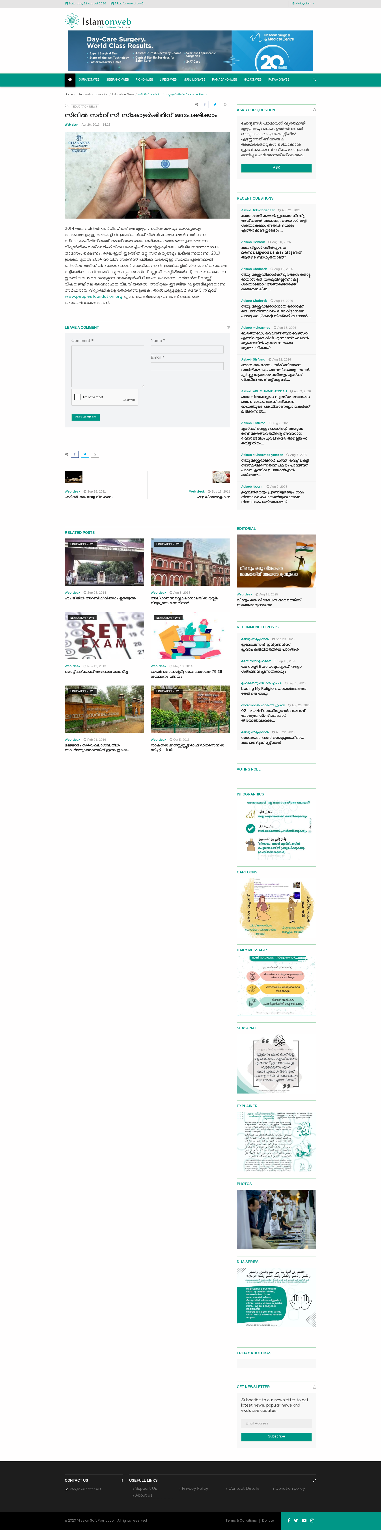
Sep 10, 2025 (286, 661)
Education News (123, 94)
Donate (268, 1521)
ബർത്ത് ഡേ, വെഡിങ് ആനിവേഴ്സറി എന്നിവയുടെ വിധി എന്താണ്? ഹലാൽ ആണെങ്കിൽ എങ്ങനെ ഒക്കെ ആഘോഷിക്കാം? (275, 341)
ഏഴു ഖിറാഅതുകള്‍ (213, 497)
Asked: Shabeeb (254, 270)
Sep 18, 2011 (221, 491)
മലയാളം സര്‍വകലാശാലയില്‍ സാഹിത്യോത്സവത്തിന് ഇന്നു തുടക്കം (97, 748)
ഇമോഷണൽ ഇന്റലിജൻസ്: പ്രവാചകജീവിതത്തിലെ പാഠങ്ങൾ (270, 647)
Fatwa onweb (278, 79)
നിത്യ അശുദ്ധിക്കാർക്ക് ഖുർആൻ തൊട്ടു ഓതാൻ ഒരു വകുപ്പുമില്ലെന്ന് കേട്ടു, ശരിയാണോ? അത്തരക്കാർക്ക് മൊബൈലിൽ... (276, 282)
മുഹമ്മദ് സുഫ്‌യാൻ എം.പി (261, 684)
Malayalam (303, 4)
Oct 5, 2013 (181, 739)
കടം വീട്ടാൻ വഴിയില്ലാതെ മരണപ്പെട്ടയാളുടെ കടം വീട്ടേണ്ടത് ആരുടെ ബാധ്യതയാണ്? (271, 253)
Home (69, 94)
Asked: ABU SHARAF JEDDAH (264, 392)
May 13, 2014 (182, 666)
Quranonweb (89, 79)
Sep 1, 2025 (297, 683)
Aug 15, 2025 (268, 594)
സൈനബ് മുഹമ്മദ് (255, 662)
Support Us (146, 1489)
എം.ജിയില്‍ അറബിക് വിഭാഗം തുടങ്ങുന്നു (100, 599)
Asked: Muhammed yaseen (262, 455)
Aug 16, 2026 (283, 269)
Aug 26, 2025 (301, 705)
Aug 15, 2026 (286, 327)
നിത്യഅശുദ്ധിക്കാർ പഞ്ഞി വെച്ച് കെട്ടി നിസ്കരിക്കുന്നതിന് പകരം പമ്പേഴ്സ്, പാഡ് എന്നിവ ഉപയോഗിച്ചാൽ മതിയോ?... (275, 468)
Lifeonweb (168, 79)
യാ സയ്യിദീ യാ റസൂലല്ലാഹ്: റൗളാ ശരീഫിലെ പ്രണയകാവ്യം (271, 669)
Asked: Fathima (253, 424)
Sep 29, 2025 (285, 639)
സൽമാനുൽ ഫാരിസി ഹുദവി (263, 706)
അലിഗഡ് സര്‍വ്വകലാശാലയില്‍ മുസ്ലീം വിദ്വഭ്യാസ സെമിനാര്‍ (185, 601)
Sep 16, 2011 (96, 491)
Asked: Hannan (253, 243)
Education (101, 94)
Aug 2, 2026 (278, 486)
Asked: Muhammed (255, 328)
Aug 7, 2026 (281, 423)
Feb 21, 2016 (96, 739)
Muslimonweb (194, 79)
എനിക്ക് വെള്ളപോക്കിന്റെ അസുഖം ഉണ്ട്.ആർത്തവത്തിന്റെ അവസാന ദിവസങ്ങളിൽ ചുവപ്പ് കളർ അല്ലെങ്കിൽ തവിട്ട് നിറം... (274, 436)
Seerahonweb (117, 79)
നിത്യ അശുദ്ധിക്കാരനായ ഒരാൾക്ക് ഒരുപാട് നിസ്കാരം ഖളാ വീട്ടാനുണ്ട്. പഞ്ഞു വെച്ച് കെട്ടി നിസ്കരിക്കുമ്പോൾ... (276, 312)
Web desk (71, 124)
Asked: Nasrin (252, 487)
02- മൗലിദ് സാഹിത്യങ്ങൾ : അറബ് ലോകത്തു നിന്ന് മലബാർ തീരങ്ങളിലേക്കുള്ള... (273, 716)
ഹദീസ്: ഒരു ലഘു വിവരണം (89, 497)
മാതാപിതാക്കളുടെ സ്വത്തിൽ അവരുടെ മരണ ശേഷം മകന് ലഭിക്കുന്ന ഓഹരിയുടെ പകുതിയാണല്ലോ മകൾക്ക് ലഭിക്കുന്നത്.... (275, 404)
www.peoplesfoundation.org (93, 297)
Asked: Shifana (253, 360)
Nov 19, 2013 (96, 666)
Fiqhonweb (144, 79)
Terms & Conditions (241, 1521)
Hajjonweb (253, 79)
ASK (276, 168)
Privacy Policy (195, 1489)
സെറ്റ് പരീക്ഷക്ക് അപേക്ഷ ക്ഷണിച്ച (96, 672)
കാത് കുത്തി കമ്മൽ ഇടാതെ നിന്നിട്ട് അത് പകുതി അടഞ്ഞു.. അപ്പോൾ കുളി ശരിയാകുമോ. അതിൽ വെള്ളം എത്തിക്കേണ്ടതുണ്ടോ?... (273, 223)
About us (144, 1495)
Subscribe (276, 1437)
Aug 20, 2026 (281, 242)
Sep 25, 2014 (96, 592)
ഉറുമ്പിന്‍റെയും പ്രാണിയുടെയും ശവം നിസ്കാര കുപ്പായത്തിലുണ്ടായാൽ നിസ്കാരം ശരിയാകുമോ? (272, 498)
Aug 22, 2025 (285, 732)
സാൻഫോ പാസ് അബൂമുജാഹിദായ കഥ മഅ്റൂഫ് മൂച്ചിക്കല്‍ (272, 741)
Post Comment (85, 417)
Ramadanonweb (224, 79)
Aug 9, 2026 (302, 391)
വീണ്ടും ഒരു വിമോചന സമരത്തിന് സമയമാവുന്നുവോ (269, 603)
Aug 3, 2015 (181, 592)
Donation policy (290, 1489)
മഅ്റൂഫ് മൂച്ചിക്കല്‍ (255, 640)
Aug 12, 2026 (281, 359)
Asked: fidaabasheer (258, 211)
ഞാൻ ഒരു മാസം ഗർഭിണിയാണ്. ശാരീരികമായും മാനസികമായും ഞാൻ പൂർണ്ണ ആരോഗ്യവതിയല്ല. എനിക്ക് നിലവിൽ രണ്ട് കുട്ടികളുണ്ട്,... (275, 373)
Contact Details (244, 1489)
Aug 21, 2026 (291, 210)
